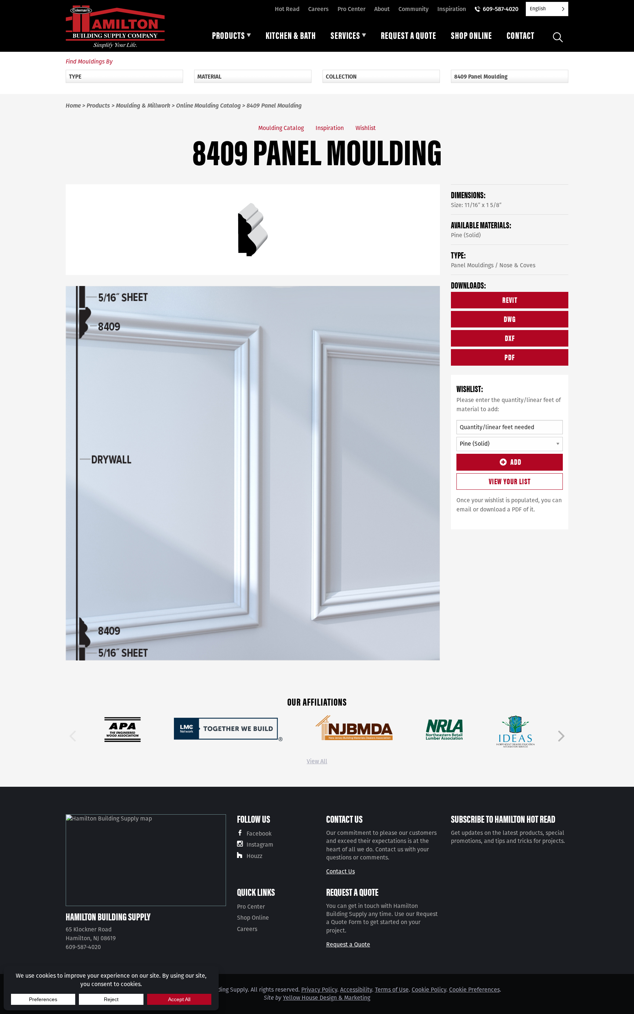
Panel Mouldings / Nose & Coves (493, 265)
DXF (510, 337)
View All (317, 761)
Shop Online (253, 917)
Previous (72, 736)
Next (561, 736)
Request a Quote (348, 944)
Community (413, 9)
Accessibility (356, 989)
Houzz (254, 855)
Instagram (260, 844)
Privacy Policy (319, 989)
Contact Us (340, 871)
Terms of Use (392, 989)
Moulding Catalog (281, 127)
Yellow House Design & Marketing (326, 997)
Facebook (259, 833)
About (382, 9)
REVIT (509, 299)
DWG (510, 318)
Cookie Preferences (474, 989)
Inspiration (451, 9)
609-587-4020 (500, 9)
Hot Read (287, 9)
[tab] (231, 37)
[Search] (558, 37)
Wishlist (366, 127)
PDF (509, 356)
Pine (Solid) (466, 235)
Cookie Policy (429, 989)
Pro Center (351, 9)
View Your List (510, 480)
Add (515, 461)
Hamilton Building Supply (108, 916)
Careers (318, 9)
